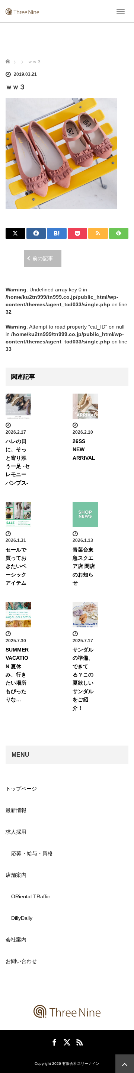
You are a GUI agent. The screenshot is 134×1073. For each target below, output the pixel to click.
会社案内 (16, 940)
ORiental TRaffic (30, 896)
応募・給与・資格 (32, 853)
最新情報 (16, 810)
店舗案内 (16, 875)
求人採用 (16, 832)
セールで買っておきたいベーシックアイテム (16, 566)
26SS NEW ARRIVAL (84, 449)
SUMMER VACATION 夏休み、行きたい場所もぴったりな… (17, 674)
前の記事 (42, 258)
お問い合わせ (21, 961)
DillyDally (21, 918)
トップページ (21, 789)
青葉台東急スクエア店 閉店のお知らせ (84, 566)
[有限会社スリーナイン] (22, 11)
